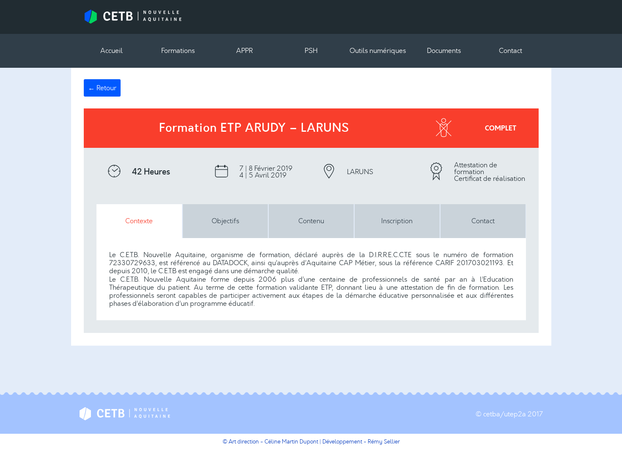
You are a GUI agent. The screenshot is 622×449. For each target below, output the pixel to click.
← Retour (102, 87)
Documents (444, 50)
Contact (510, 50)
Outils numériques (378, 50)
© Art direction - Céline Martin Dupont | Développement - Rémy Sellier (311, 441)
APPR (244, 50)
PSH (311, 50)
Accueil (111, 50)
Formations (178, 50)
